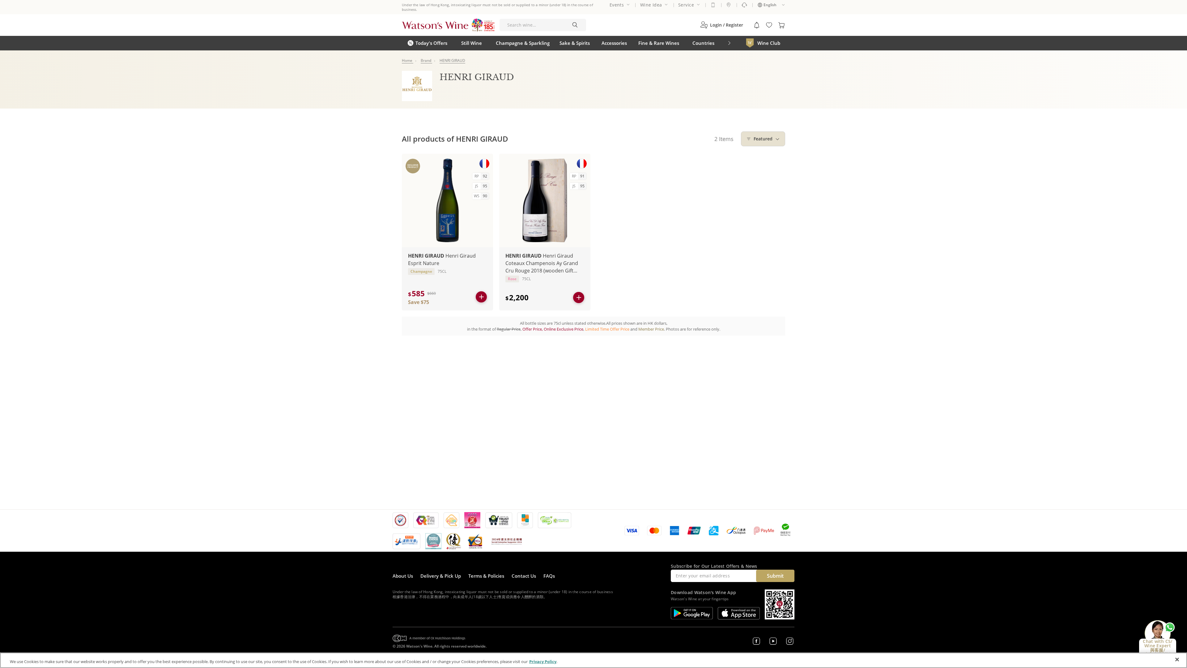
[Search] (575, 25)
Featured (763, 139)
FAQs (549, 576)
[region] (593, 660)
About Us (403, 576)
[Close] (1177, 659)
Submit (775, 575)
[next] (729, 43)
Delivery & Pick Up (440, 576)
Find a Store (728, 5)
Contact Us (524, 576)
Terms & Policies (486, 576)
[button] (721, 25)
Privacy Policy (542, 661)
